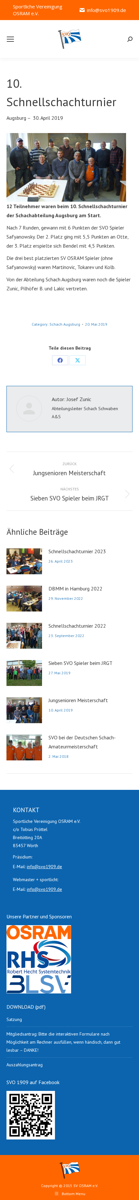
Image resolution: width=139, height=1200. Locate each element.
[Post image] (24, 561)
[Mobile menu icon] (10, 39)
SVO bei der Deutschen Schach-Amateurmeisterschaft (82, 742)
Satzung (14, 1019)
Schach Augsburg (64, 324)
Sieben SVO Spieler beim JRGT (80, 663)
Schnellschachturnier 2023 (77, 551)
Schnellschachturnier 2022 (77, 625)
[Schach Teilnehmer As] (66, 167)
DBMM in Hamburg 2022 (75, 588)
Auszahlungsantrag (24, 1065)
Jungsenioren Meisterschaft (78, 700)
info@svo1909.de (106, 10)
